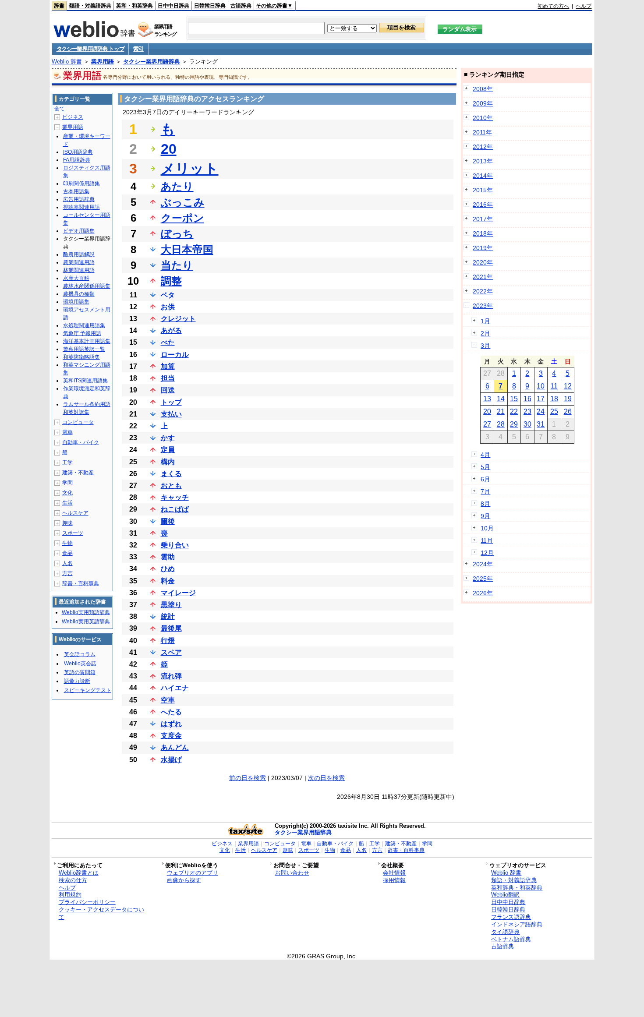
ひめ (168, 568)
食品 (67, 553)
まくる (171, 473)
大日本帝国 (187, 249)
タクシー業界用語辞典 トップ (90, 49)
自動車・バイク (80, 442)
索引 (138, 49)
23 (527, 411)
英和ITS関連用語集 (85, 381)
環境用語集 (76, 302)
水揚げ (171, 759)
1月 (485, 321)
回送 (168, 390)
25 (554, 411)
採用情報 (394, 880)
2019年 (483, 247)
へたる (171, 712)
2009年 (483, 103)
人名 (67, 563)
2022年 (483, 291)
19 (568, 399)
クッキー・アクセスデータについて (101, 913)
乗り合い (175, 545)
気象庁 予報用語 (82, 333)
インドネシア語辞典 (516, 924)
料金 (168, 581)
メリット (190, 169)
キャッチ (175, 497)
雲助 (168, 557)
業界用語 (102, 61)
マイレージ (178, 593)
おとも (171, 485)
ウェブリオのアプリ (192, 872)
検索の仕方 (73, 880)
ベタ (168, 295)
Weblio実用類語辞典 (86, 612)
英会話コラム (80, 654)
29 (514, 424)
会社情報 (394, 872)
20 (169, 149)
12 (568, 386)
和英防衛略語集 (81, 357)
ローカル (175, 354)
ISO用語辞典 (78, 152)
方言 (67, 573)
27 (487, 424)
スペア (171, 652)
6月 (485, 479)
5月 (485, 466)
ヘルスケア (75, 513)
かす (168, 437)
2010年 (483, 117)
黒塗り (171, 604)
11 (554, 386)
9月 (485, 515)
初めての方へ (553, 6)
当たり (177, 265)
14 (501, 399)
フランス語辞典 (511, 917)
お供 (168, 307)
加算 (168, 366)
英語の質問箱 (80, 672)
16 (527, 399)
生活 (67, 503)
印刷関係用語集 (81, 183)
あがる (171, 330)
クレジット (178, 318)
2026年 (483, 593)
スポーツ (72, 533)
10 (541, 386)
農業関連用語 (79, 262)
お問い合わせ (292, 872)
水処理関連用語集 (84, 325)
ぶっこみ (183, 202)
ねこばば (175, 509)
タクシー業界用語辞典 (151, 61)
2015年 (483, 190)
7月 (485, 491)
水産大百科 (76, 278)
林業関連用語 (79, 270)
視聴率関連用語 (81, 207)
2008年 (483, 88)
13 (487, 399)
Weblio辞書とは (79, 872)
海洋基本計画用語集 (86, 341)
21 (501, 411)
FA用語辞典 (76, 160)
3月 (485, 345)
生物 (67, 543)
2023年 (483, 305)
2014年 (483, 175)
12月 (487, 552)
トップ (171, 402)
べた (168, 342)
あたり (177, 186)
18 (554, 399)
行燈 (168, 640)
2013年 (483, 161)
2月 (485, 333)
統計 (168, 616)
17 (541, 399)
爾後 (168, 521)
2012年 (483, 146)
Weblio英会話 (80, 663)
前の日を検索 (247, 777)
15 (514, 399)
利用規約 (70, 894)
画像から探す (184, 880)
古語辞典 (240, 5)
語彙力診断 (77, 681)
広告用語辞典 (79, 199)
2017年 (483, 218)
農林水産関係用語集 (86, 286)
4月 (485, 454)
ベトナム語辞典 (511, 939)
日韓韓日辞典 (210, 5)
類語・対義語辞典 (90, 5)
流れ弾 (171, 676)
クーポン (182, 218)
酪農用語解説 (79, 254)
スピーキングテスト (87, 690)
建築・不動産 (78, 473)
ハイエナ (175, 688)
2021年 (483, 276)
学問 (67, 483)
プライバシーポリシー (87, 902)
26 (568, 411)
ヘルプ (583, 6)
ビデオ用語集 (79, 231)
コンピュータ (78, 422)
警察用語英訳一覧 (84, 349)
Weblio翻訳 (505, 894)
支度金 (171, 735)
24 (541, 411)
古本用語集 (76, 191)
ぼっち (177, 234)
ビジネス (72, 117)
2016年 (483, 204)
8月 (485, 503)
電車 (67, 432)
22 (514, 411)
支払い (171, 414)
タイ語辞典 (505, 932)
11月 (487, 540)
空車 (168, 700)
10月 (487, 528)
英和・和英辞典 (134, 5)
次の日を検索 (326, 777)
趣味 (67, 523)
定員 (168, 449)
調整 (171, 281)
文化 (67, 493)
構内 (168, 462)
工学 (67, 462)
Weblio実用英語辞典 (86, 621)
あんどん (175, 747)
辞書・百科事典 (80, 583)
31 (541, 424)
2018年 (483, 233)
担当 (168, 378)
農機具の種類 (79, 294)
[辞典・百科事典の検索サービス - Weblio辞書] (94, 34)
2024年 (483, 564)
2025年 (483, 578)
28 (501, 424)
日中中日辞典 (173, 5)
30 (527, 424)
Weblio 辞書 (67, 61)
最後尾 (171, 628)
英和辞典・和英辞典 (516, 887)
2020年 (483, 262)
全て (59, 108)
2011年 (482, 132)
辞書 (59, 5)
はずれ (171, 723)
